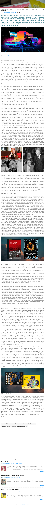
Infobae (6, 416)
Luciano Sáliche (6, 55)
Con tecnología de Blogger (23, 504)
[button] (43, 9)
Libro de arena (22, 2)
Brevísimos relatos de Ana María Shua (10, 489)
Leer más (41, 471)
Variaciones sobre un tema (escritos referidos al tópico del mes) (14, 426)
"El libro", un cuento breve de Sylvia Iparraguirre (12, 475)
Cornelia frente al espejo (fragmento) (10, 461)
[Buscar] (43, 2)
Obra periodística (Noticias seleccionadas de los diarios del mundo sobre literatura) (18, 423)
